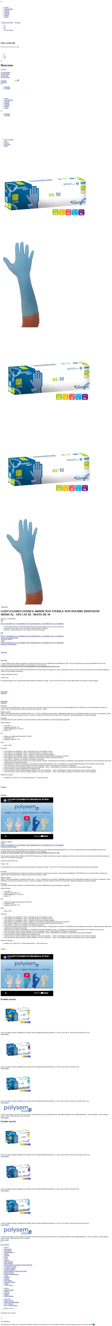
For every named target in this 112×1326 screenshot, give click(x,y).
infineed (6, 1254)
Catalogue (7, 10)
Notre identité (8, 1280)
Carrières (6, 1279)
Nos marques (7, 1250)
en (5, 27)
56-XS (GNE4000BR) (7, 623)
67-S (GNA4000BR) (20, 623)
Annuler (3, 74)
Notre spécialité (8, 9)
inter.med (6, 1255)
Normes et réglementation (11, 1274)
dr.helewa (7, 1260)
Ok (94, 1324)
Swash (6, 1258)
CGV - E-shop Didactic (10, 1305)
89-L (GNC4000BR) (44, 623)
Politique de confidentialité (11, 1302)
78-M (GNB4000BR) (32, 623)
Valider (8, 74)
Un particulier (4, 75)
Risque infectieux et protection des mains (15, 1271)
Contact (6, 17)
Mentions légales (8, 1300)
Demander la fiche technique (9, 644)
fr (4, 25)
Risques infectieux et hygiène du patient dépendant (18, 1265)
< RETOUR (4, 607)
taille (2, 641)
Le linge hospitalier (9, 1269)
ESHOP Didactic (9, 1296)
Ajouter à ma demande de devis (9, 638)
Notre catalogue (8, 1261)
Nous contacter (5, 1244)
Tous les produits (9, 139)
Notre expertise (8, 1263)
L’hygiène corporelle (10, 1268)
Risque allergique (9, 1273)
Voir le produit (5, 1034)
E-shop (6, 1276)
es (4, 28)
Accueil (6, 7)
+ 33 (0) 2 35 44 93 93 (7, 22)
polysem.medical (8, 1252)
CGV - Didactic (8, 1304)
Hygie (6, 1257)
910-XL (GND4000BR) (57, 623)
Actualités (7, 13)
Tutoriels (6, 12)
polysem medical (8, 1290)
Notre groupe (8, 1249)
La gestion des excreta (10, 1266)
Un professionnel (5, 72)
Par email (17, 22)
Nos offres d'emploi (9, 1282)
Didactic (6, 15)
